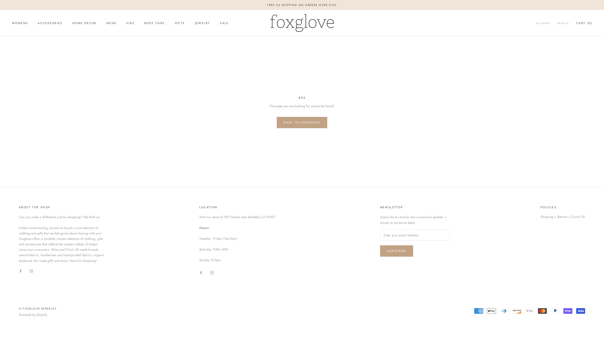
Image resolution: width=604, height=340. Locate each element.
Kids (130, 23)
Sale (224, 23)
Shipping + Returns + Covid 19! (563, 216)
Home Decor (84, 23)
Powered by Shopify (33, 314)
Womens (20, 23)
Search (563, 23)
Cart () (584, 23)
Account (543, 23)
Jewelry (202, 23)
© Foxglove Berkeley (38, 308)
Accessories (50, 23)
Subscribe (397, 251)
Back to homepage (302, 122)
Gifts (180, 23)
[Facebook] (20, 271)
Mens (111, 23)
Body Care (154, 23)
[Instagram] (31, 271)
